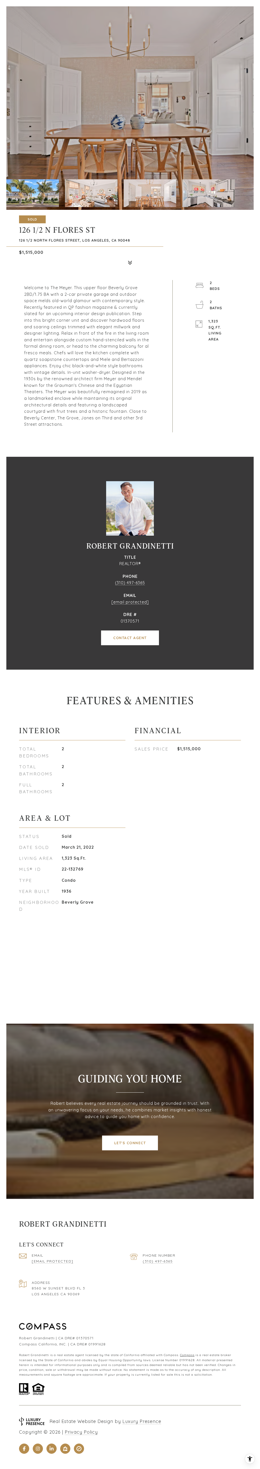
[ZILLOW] (65, 1449)
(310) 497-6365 (130, 582)
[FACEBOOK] (24, 1449)
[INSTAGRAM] (38, 1449)
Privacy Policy (81, 1432)
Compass (187, 1355)
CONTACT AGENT (130, 638)
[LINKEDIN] (51, 1449)
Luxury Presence (141, 1421)
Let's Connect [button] (130, 1143)
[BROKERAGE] (79, 1449)
